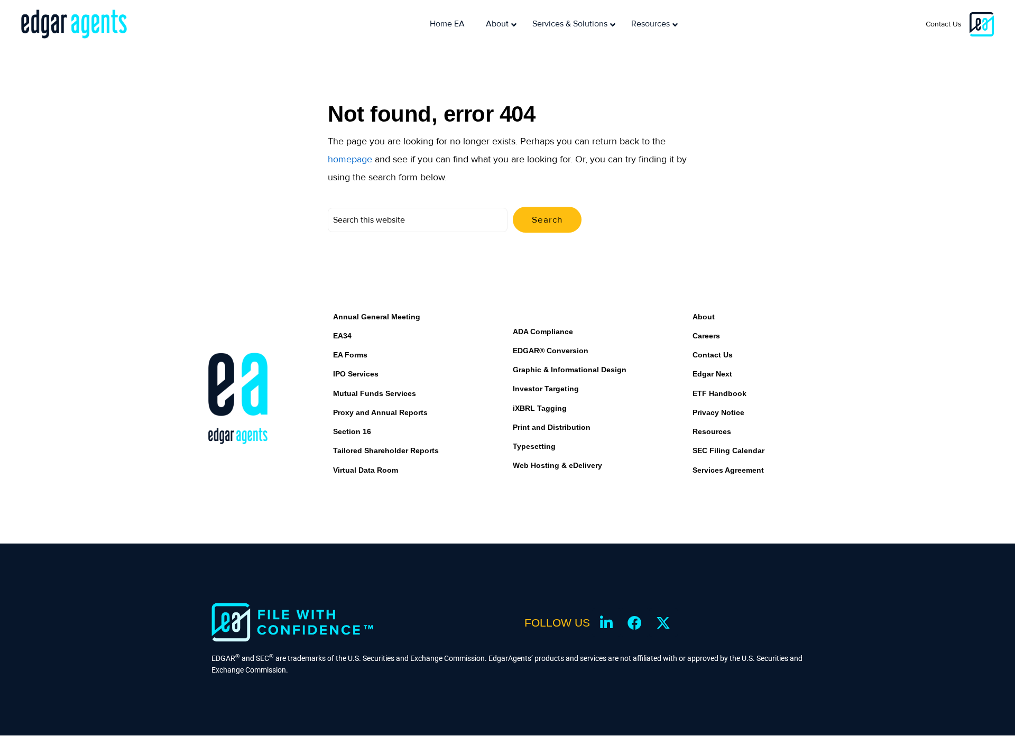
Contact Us (944, 24)
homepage (350, 159)
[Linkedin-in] (606, 622)
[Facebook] (635, 622)
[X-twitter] (663, 622)
